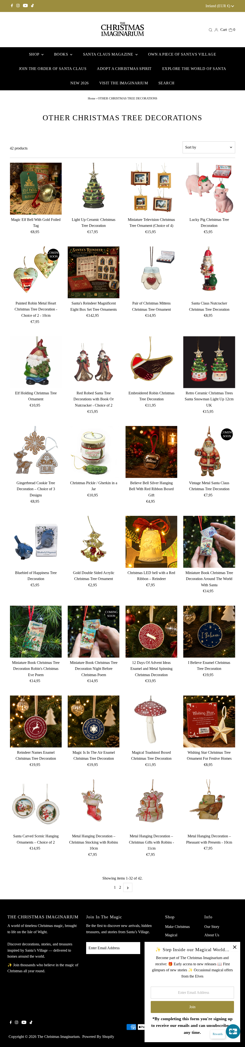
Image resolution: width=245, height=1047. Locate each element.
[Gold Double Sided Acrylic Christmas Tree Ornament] (94, 542)
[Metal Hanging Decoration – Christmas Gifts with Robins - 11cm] (151, 805)
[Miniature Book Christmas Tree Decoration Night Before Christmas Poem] (94, 632)
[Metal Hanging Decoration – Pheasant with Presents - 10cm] (209, 805)
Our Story (211, 927)
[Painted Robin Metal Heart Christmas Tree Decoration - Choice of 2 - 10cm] (36, 272)
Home (91, 98)
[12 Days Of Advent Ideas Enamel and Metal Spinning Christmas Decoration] (151, 632)
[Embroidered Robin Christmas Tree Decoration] (151, 362)
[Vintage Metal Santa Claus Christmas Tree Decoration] (209, 452)
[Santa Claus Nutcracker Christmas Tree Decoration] (209, 272)
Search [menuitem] (166, 83)
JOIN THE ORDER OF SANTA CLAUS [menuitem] (53, 69)
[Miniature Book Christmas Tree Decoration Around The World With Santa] (209, 542)
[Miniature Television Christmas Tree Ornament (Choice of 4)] (151, 189)
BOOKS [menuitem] (61, 54)
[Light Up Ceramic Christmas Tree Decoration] (94, 189)
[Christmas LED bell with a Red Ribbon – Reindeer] (151, 542)
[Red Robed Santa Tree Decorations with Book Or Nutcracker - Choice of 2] (94, 362)
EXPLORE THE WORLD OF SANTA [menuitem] (194, 69)
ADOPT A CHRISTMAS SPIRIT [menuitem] (124, 69)
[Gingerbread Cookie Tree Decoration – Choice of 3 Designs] (36, 452)
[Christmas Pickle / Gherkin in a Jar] (94, 452)
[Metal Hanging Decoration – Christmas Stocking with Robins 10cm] (94, 805)
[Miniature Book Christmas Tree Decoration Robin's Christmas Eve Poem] (36, 632)
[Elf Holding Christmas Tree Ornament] (36, 362)
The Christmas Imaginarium (58, 1037)
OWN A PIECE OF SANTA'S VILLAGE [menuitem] (182, 54)
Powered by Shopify (98, 1037)
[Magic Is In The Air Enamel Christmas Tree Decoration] (94, 722)
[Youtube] (25, 6)
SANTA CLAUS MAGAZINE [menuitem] (108, 54)
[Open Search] (210, 30)
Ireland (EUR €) (218, 6)
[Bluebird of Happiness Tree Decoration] (36, 542)
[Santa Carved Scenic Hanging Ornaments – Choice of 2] (36, 805)
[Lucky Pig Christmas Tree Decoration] (209, 189)
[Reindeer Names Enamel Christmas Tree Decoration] (36, 722)
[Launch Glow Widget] (233, 1031)
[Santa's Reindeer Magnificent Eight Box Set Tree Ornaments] (94, 272)
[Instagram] (18, 6)
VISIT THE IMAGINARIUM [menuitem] (123, 83)
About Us (211, 935)
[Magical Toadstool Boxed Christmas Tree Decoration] (151, 722)
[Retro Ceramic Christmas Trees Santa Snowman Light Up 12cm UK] (209, 362)
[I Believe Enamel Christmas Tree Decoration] (209, 632)
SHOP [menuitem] (34, 54)
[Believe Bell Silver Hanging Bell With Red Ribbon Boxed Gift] (151, 452)
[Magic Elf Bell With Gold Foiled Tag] (36, 189)
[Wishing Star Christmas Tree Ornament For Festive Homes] (209, 722)
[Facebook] (12, 6)
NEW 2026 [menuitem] (79, 83)
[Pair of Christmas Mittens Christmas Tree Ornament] (151, 272)
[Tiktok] (32, 6)
